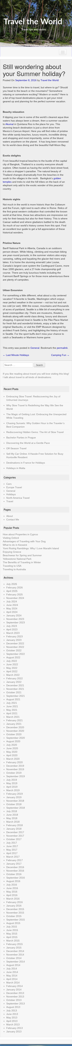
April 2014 (11, 979)
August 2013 (13, 1007)
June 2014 (12, 972)
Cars (9, 483)
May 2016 (11, 891)
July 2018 (11, 811)
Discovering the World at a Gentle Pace (28, 443)
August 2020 (13, 741)
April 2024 (11, 612)
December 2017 (15, 832)
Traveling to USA (12, 565)
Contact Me (12, 519)
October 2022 (13, 650)
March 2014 (13, 982)
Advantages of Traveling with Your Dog (24, 541)
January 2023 (13, 640)
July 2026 (11, 584)
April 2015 (11, 937)
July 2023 (11, 626)
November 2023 (15, 619)
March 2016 (13, 898)
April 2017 (11, 853)
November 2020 (15, 730)
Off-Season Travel (16, 448)
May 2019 (11, 783)
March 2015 (13, 940)
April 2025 (11, 591)
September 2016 (15, 877)
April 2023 (11, 629)
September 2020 (15, 737)
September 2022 (15, 654)
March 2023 (13, 633)
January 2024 (13, 615)
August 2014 (13, 965)
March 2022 (13, 675)
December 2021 (15, 685)
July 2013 (11, 1010)
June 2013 (12, 1014)
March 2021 (13, 716)
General (34, 347)
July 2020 (11, 744)
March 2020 (13, 758)
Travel (9, 501)
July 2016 (11, 884)
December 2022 (15, 643)
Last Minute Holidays (16, 355)
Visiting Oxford (11, 537)
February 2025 (14, 594)
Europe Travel (14, 487)
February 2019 (14, 793)
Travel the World (32, 22)
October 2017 (13, 839)
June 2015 (12, 930)
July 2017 (11, 842)
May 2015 (11, 933)
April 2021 (11, 713)
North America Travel (18, 497)
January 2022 (13, 681)
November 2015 (15, 912)
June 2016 (12, 888)
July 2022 (11, 661)
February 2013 (14, 1028)
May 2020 (11, 751)
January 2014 (13, 989)
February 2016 (14, 902)
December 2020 (15, 727)
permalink (62, 347)
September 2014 (15, 961)
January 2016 (13, 905)
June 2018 (12, 814)
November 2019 (15, 769)
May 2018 (11, 818)
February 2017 (14, 860)
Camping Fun (60, 355)
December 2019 (15, 765)
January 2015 (13, 947)
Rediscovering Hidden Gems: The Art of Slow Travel (35, 432)
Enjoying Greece (12, 551)
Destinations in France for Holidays (25, 462)
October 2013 (13, 1000)
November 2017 (15, 835)
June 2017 (12, 846)
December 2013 (15, 993)
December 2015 (15, 909)
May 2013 (11, 1017)
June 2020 (12, 748)
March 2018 (13, 821)
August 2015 (13, 923)
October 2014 (13, 958)
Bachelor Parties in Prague (21, 437)
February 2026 (14, 587)
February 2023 (14, 636)
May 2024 (11, 608)
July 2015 (11, 926)
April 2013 (11, 1021)
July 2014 (11, 968)
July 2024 (11, 601)
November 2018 (15, 800)
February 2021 (14, 720)
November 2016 (15, 870)
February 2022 (14, 678)
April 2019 (11, 786)
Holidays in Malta (15, 468)
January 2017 (13, 863)
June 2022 (12, 664)
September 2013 (15, 1003)
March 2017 (13, 856)
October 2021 (13, 692)
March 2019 (13, 790)
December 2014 (15, 951)
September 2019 (15, 776)
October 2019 (13, 772)
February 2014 (14, 986)
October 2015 (13, 916)
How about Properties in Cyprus (20, 534)
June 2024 (12, 605)
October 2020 (13, 734)
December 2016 (15, 867)
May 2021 (11, 709)
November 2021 (15, 688)
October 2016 (13, 874)
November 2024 (15, 598)
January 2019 (13, 797)
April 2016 (11, 895)
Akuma (9, 124)
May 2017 (11, 849)
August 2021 (13, 699)
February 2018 (14, 825)
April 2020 (11, 755)
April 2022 (11, 671)
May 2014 (11, 975)
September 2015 (15, 919)
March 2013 (13, 1024)
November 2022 (15, 647)
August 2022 (13, 657)
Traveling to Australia (14, 569)
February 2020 (14, 762)
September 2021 (15, 695)
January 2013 (13, 1031)
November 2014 (15, 954)
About (9, 516)
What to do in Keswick (15, 544)
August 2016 (13, 881)
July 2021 (11, 702)
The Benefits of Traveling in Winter (22, 562)
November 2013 (15, 996)
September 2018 (15, 807)
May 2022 (11, 668)
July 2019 (11, 779)
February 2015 (14, 944)
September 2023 (15, 622)
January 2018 (13, 828)
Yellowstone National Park (17, 558)
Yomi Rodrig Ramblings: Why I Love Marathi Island (31, 548)
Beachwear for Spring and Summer (22, 555)
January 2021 (13, 723)
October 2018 (13, 804)
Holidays (11, 494)
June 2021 (12, 706)
